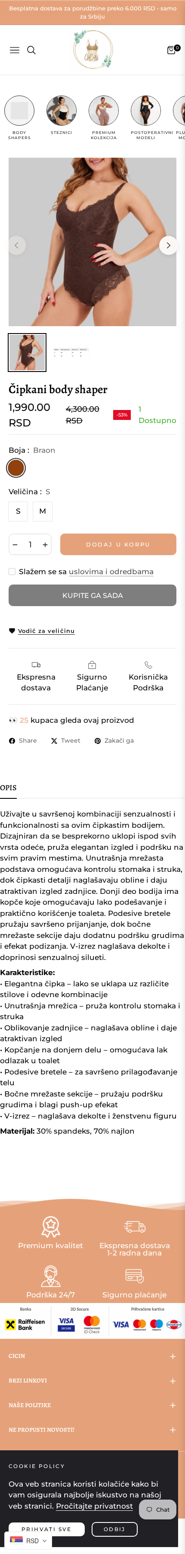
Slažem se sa (86, 571)
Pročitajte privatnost (94, 1506)
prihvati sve (47, 1529)
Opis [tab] (8, 788)
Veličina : (29, 491)
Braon (16, 467)
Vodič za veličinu (46, 630)
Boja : (32, 450)
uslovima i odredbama (111, 571)
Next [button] (168, 245)
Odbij (115, 1529)
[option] (92, 242)
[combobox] (28, 1541)
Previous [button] (16, 245)
